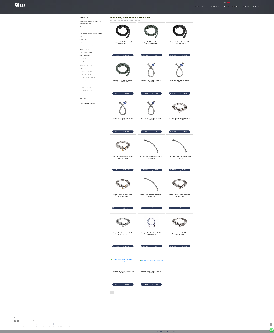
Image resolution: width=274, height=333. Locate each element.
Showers (82, 26)
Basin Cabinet (83, 30)
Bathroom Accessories (86, 65)
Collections (213, 6)
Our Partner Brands (87, 103)
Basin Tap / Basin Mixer (86, 52)
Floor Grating (83, 58)
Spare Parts (83, 68)
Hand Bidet (83, 61)
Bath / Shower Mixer (85, 49)
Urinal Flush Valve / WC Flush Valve (89, 46)
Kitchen (83, 98)
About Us (204, 6)
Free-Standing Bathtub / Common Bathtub (91, 33)
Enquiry (127, 55)
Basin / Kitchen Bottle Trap (88, 77)
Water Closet (83, 39)
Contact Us (255, 6)
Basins (81, 36)
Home (197, 6)
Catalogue (225, 6)
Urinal (81, 42)
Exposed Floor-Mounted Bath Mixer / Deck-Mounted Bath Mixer (91, 22)
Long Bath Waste (86, 74)
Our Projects (236, 6)
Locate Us (246, 6)
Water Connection (87, 90)
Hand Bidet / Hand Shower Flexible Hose (92, 84)
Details (117, 55)
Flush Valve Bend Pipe (87, 87)
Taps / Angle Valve (85, 55)
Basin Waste (85, 80)
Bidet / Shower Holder (87, 71)
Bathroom (84, 18)
